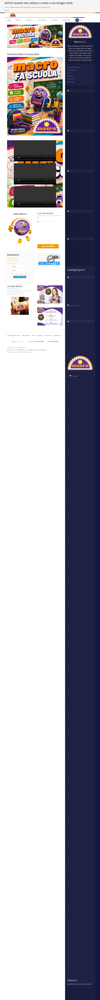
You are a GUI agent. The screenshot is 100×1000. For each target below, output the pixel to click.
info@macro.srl (19, 341)
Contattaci (39, 335)
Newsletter (66, 20)
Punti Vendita (41, 20)
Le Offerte (54, 20)
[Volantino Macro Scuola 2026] (35, 96)
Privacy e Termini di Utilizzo (20, 274)
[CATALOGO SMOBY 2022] (73, 305)
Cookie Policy (57, 335)
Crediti (33, 335)
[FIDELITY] (93, 189)
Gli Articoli (29, 20)
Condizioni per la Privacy (13, 335)
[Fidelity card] (80, 251)
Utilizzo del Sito (26, 335)
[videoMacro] (20, 230)
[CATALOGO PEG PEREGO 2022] (80, 328)
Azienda (17, 20)
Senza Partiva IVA (13, 260)
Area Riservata (48, 335)
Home (9, 20)
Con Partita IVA (13, 263)
